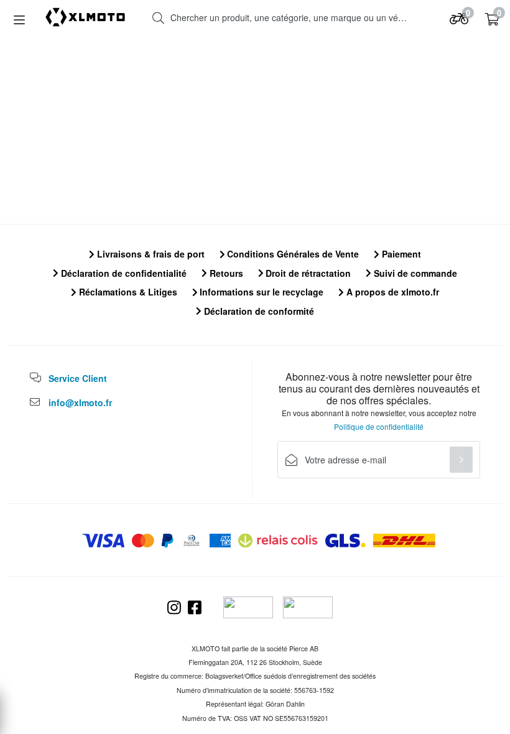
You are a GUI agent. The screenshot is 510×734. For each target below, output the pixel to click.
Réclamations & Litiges (126, 292)
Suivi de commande (414, 273)
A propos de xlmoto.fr (391, 292)
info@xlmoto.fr (80, 402)
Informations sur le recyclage (260, 292)
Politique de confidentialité (379, 426)
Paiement (400, 254)
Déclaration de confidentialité (122, 273)
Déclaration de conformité (258, 311)
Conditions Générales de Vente (292, 254)
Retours (225, 273)
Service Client (78, 378)
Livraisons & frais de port (150, 254)
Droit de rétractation (307, 273)
